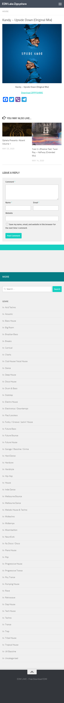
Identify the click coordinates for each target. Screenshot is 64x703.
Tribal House (10, 638)
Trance (8, 624)
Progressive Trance (14, 570)
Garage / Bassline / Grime (17, 449)
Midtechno (10, 516)
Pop (7, 557)
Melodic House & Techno (16, 510)
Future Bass (10, 429)
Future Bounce (11, 435)
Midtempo (9, 523)
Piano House (10, 550)
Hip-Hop (9, 476)
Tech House (10, 611)
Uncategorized (11, 658)
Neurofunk (10, 537)
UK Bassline (10, 651)
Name (8, 202)
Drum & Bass (11, 388)
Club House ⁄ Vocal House (16, 361)
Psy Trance (10, 577)
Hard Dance (10, 456)
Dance (8, 368)
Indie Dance (10, 489)
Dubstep (9, 395)
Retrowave (10, 597)
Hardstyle (9, 469)
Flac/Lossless (11, 415)
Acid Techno (10, 307)
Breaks (8, 341)
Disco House (10, 381)
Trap (7, 631)
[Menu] (60, 4)
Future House (11, 442)
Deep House (10, 374)
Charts (8, 354)
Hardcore (9, 462)
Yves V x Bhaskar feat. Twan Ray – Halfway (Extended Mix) (45, 152)
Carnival (8, 348)
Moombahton (11, 530)
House (5, 11)
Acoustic (9, 314)
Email (36, 202)
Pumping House (12, 584)
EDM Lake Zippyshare (14, 4)
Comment (10, 182)
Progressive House (13, 563)
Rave (7, 590)
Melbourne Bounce (13, 496)
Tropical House (11, 645)
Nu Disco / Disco (12, 543)
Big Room (9, 327)
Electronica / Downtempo (16, 408)
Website (9, 213)
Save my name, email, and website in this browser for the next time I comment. (30, 226)
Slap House (10, 604)
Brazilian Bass (11, 334)
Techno (8, 618)
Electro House (11, 402)
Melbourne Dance (13, 503)
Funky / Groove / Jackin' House (19, 422)
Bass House (10, 321)
